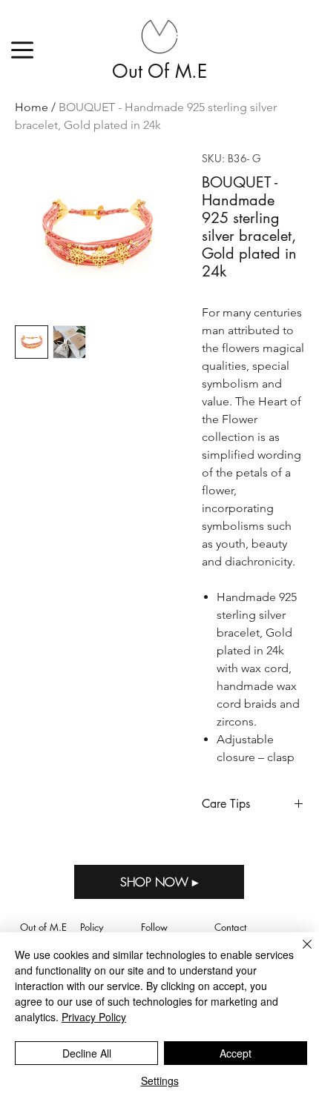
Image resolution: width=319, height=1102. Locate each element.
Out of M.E (159, 71)
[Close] (298, 953)
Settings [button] (160, 1080)
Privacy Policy (94, 1016)
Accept (235, 1053)
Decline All (86, 1053)
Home (31, 107)
